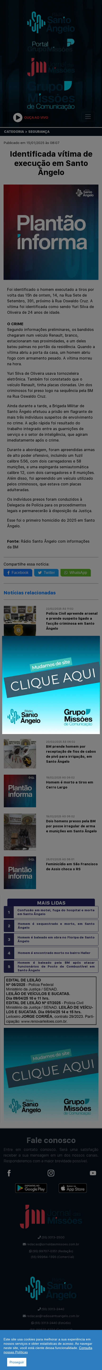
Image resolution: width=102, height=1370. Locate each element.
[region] (51, 1350)
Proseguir (16, 1362)
